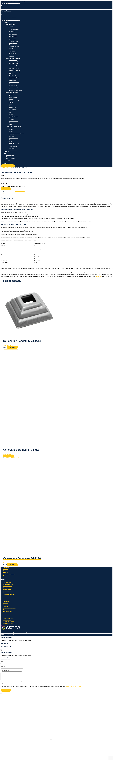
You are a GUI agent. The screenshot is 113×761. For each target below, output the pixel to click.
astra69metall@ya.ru (6, 646)
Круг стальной (12, 31)
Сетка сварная (12, 51)
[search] (12, 3)
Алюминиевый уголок (13, 66)
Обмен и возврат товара (9, 574)
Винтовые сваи (12, 49)
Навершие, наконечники (14, 105)
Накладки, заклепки (13, 107)
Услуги (5, 153)
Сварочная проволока (14, 134)
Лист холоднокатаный (13, 34)
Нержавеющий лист (13, 85)
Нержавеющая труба (13, 83)
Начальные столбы (13, 109)
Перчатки (11, 131)
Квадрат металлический (14, 29)
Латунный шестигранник (14, 77)
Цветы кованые (12, 122)
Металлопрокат (7, 582)
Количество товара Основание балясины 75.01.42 (13, 186)
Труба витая (11, 119)
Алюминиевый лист (13, 60)
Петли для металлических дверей (16, 132)
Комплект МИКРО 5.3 (13, 144)
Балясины (11, 93)
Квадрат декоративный (14, 100)
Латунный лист (12, 73)
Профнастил (11, 54)
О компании (7, 160)
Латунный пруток (12, 75)
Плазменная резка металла (9, 609)
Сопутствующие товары (9, 594)
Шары (10, 124)
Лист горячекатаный (13, 32)
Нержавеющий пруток (13, 88)
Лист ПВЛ (11, 38)
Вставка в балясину (13, 97)
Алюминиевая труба (13, 65)
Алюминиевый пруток (13, 63)
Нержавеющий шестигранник (15, 90)
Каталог (6, 22)
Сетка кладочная (12, 53)
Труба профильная (13, 43)
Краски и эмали (7, 592)
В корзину (5, 188)
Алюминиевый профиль (14, 61)
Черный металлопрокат (9, 623)
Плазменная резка (10, 156)
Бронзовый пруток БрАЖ (14, 70)
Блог (5, 161)
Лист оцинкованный (13, 36)
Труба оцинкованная (13, 44)
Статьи (4, 570)
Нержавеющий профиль (14, 87)
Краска (10, 139)
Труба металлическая (13, 41)
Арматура (11, 26)
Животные (11, 99)
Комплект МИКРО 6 (13, 146)
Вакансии (5, 569)
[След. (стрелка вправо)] (51, 739)
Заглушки (11, 129)
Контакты (6, 163)
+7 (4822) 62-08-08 (5, 643)
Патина (10, 141)
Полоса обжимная (13, 117)
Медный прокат (7, 589)
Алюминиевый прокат (8, 584)
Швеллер (11, 48)
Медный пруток (12, 80)
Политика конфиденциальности (11, 575)
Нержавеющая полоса (14, 82)
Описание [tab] (5, 193)
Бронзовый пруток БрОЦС (14, 71)
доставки (98, 276)
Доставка (6, 151)
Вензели (11, 95)
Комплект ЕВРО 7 (13, 150)
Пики (10, 112)
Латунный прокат (7, 587)
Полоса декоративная (13, 115)
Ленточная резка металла (9, 608)
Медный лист (12, 78)
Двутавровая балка (13, 27)
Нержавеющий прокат (8, 621)
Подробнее (12, 347)
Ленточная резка (10, 155)
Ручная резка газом (10, 158)
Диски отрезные (12, 127)
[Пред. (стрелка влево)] (50, 739)
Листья (10, 104)
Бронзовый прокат (7, 586)
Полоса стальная (12, 39)
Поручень (11, 114)
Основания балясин (13, 110)
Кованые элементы (7, 591)
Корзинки (11, 102)
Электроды (11, 136)
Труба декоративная (13, 121)
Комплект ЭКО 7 (12, 148)
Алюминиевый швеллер (14, 68)
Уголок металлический (14, 46)
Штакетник (11, 56)
